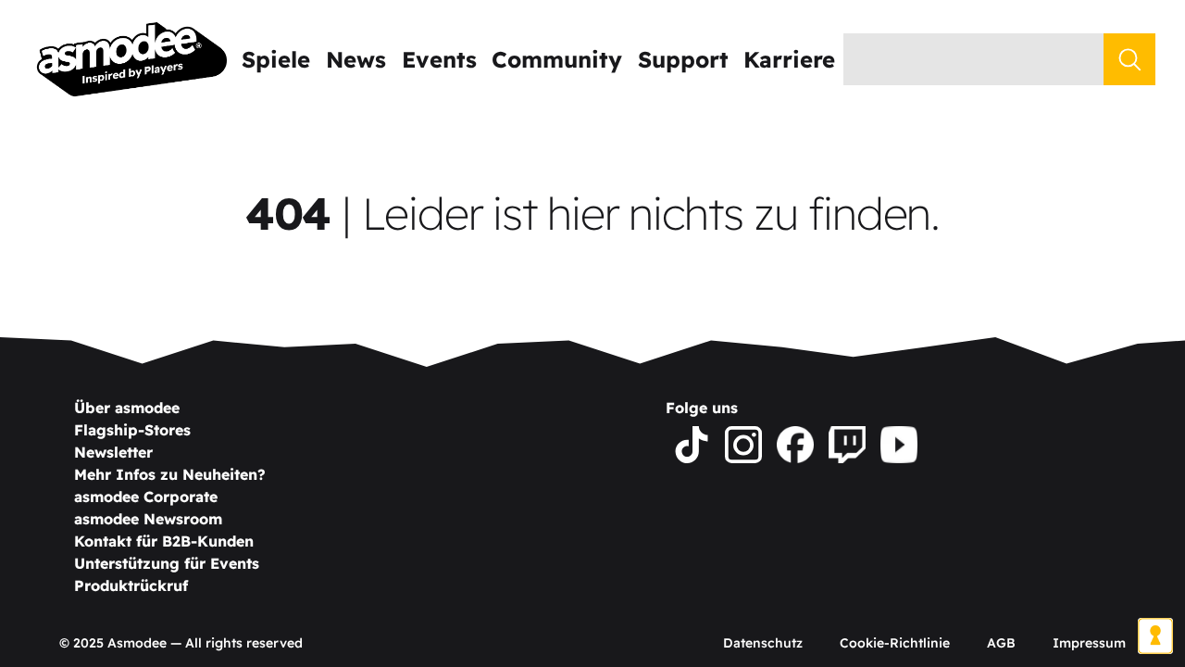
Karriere (789, 59)
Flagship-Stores (132, 430)
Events (439, 59)
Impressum (1089, 643)
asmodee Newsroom (148, 519)
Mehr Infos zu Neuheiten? (170, 474)
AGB (1001, 643)
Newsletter (113, 452)
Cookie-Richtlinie (895, 643)
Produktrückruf (131, 585)
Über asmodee (127, 407)
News (356, 59)
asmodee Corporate (146, 496)
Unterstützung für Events (166, 563)
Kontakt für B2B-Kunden (164, 541)
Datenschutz (763, 643)
